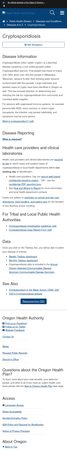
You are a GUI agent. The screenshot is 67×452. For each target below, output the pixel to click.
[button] (4, 5)
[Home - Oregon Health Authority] (3, 21)
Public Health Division (20, 21)
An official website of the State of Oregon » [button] (26, 2)
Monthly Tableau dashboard (23, 260)
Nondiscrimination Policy (14, 418)
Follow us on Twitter (15, 326)
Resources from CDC (34, 301)
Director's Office (10, 359)
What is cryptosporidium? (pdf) (18, 121)
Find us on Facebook (16, 323)
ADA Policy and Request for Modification (23, 424)
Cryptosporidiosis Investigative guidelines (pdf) (33, 226)
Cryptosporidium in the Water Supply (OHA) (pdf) (34, 289)
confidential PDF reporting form (25, 184)
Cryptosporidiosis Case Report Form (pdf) (30, 229)
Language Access (14, 405)
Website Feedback (15, 330)
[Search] (52, 13)
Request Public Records (14, 352)
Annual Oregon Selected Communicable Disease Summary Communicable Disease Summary (33, 268)
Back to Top (10, 446)
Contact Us (8, 336)
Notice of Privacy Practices (16, 431)
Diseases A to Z (15, 24)
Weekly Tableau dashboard (23, 256)
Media (5, 346)
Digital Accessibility (12, 411)
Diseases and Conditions (48, 21)
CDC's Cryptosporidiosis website (25, 293)
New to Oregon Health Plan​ (38, 386)
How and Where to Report (27, 188)
